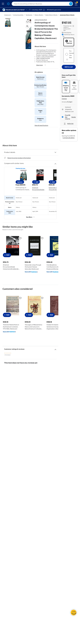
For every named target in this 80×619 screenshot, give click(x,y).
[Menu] (3, 3)
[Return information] (63, 36)
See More (29, 217)
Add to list (70, 123)
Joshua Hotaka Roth (41, 20)
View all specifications (41, 125)
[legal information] (73, 26)
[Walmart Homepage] (8, 3)
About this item (9, 145)
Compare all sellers (68, 138)
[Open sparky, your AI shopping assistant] (73, 612)
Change (64, 98)
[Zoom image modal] (27, 26)
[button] (25, 34)
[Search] (70, 3)
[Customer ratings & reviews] (55, 348)
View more (39, 65)
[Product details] (55, 152)
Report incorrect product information (19, 158)
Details (73, 117)
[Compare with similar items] (55, 163)
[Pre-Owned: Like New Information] (67, 59)
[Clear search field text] (67, 4)
